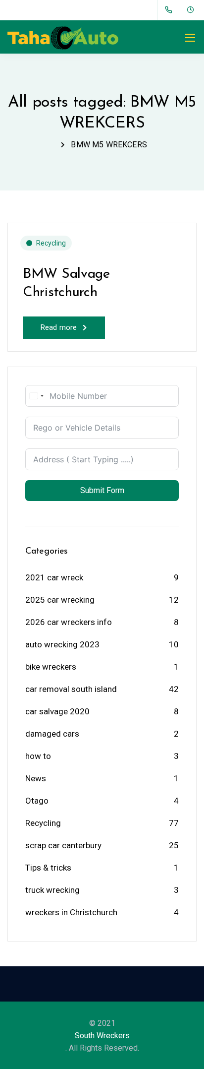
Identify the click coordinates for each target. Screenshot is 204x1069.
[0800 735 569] (170, 10)
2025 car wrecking (60, 600)
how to (38, 756)
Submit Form (102, 490)
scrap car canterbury (63, 845)
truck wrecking (52, 890)
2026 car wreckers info (68, 622)
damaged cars (52, 734)
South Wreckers (102, 1035)
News (35, 778)
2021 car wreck (54, 577)
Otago (37, 801)
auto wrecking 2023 (62, 644)
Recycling (51, 243)
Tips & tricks (48, 868)
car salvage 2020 (57, 711)
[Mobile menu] (190, 38)
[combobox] (36, 395)
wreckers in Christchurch (71, 912)
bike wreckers (50, 667)
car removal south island (71, 689)
